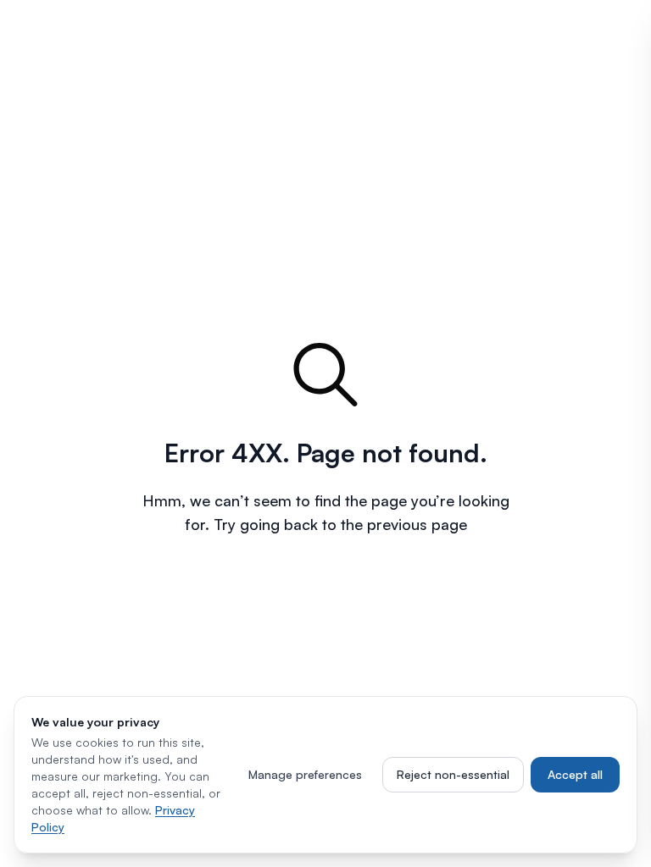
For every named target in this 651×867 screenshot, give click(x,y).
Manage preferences (305, 774)
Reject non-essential (453, 774)
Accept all (575, 774)
